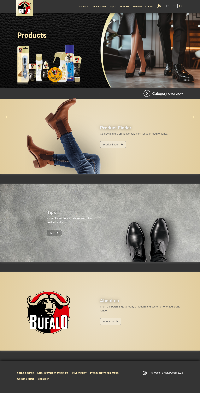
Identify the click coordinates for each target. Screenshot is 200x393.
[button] (160, 6)
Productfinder (100, 6)
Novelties (124, 6)
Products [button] (83, 6)
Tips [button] (112, 6)
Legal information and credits (52, 372)
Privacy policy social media (104, 372)
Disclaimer (43, 378)
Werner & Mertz (25, 378)
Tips (52, 233)
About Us (108, 321)
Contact (149, 6)
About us (137, 6)
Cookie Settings (25, 372)
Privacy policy (79, 372)
